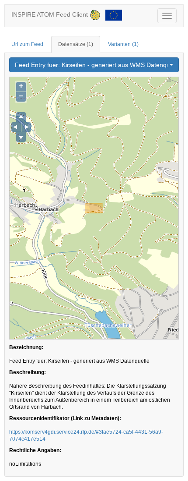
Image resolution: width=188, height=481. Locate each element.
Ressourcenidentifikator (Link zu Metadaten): (65, 418)
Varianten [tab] (123, 44)
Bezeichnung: (26, 347)
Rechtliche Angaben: (35, 450)
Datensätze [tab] (75, 44)
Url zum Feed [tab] (27, 44)
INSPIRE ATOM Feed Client (50, 14)
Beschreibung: (27, 372)
